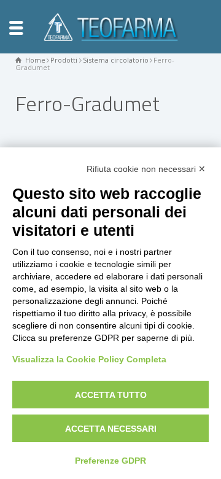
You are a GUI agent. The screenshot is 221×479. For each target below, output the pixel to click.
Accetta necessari (111, 429)
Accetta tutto (111, 395)
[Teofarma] (110, 26)
